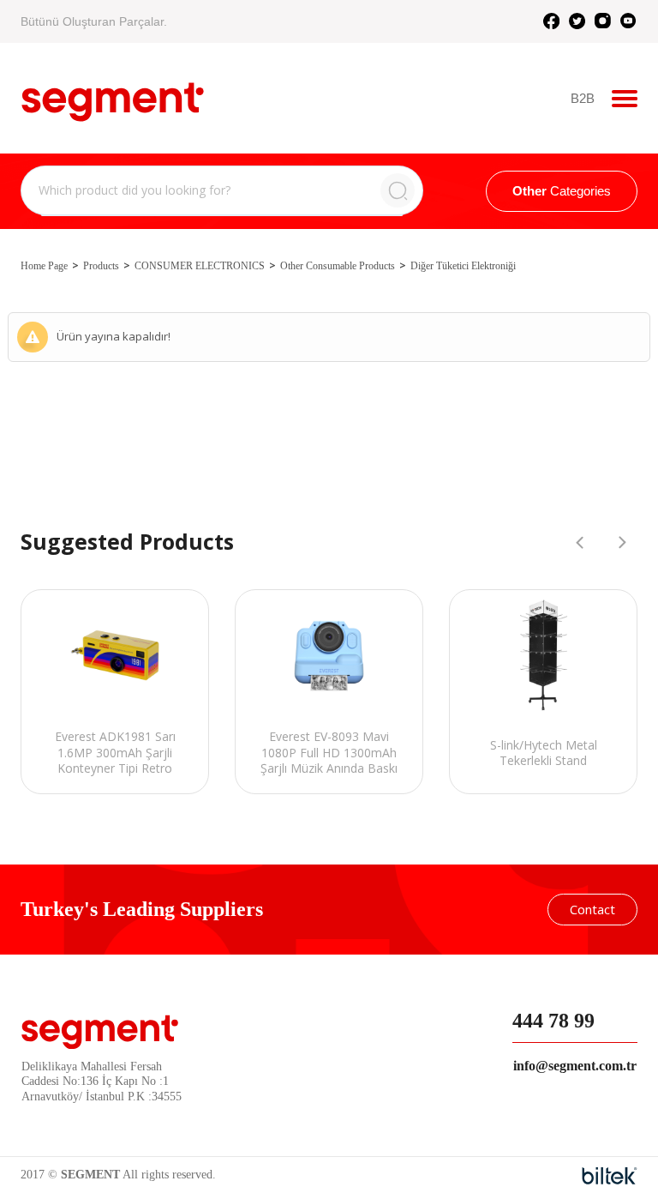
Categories (561, 191)
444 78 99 (553, 1020)
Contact (592, 909)
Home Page (44, 266)
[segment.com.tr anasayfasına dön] (113, 96)
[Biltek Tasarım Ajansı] (609, 1175)
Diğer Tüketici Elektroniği (463, 266)
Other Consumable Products (337, 266)
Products (101, 266)
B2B (583, 98)
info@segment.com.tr (575, 1065)
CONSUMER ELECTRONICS (200, 266)
